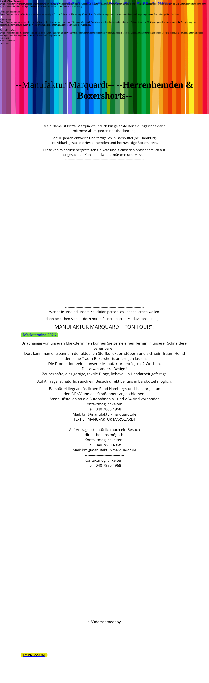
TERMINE (54, 3)
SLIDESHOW (112, 3)
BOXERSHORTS (94, 3)
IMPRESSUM (164, 3)
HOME (42, 3)
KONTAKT (128, 3)
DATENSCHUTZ (145, 3)
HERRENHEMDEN (72, 3)
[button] (104, 38)
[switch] (1, 9)
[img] (104, 57)
